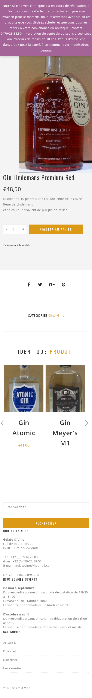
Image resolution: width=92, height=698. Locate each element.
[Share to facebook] (28, 284)
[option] (55, 103)
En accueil (9, 651)
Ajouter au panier (56, 229)
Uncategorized (13, 668)
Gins (51, 315)
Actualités (9, 643)
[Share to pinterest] (63, 284)
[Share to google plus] (51, 284)
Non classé (10, 660)
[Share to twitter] (40, 284)
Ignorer (45, 50)
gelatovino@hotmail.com (33, 565)
